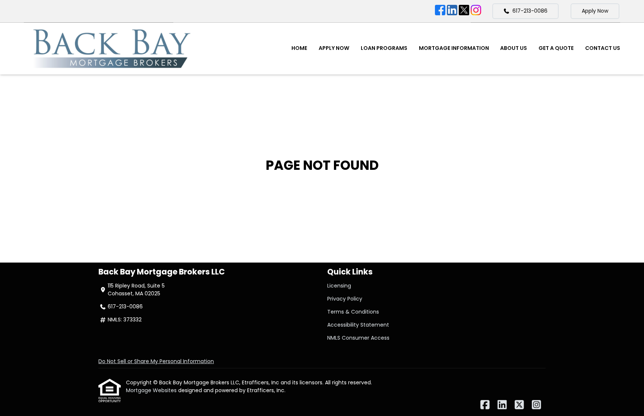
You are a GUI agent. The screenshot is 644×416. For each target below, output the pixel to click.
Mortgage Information (454, 48)
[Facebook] (440, 11)
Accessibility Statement (358, 324)
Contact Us (602, 48)
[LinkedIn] (452, 11)
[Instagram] (476, 11)
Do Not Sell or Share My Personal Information (156, 361)
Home (299, 48)
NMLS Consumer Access (358, 338)
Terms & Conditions (353, 311)
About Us (513, 48)
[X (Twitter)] (464, 11)
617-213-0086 (529, 11)
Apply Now (595, 11)
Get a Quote (556, 48)
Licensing (339, 285)
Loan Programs (384, 48)
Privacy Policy (344, 298)
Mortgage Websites (152, 390)
